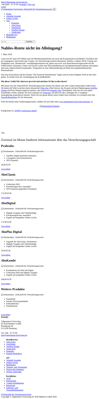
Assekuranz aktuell (29, 111)
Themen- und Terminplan (16, 367)
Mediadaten (11, 37)
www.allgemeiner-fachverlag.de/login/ (74, 102)
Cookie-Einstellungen (15, 383)
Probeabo (15, 23)
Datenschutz (11, 381)
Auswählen (5, 169)
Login (3, 7)
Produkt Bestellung (14, 353)
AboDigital (15, 28)
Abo (8, 21)
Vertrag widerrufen (14, 372)
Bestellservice (11, 35)
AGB (8, 378)
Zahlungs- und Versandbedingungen (14, 389)
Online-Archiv (12, 18)
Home (8, 14)
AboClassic (16, 25)
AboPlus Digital (17, 30)
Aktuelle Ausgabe (13, 16)
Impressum (10, 385)
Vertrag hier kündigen (15, 369)
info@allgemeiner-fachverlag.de (14, 2)
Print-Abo (44, 88)
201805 (18, 111)
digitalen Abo (55, 90)
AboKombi (16, 32)
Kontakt (23, 4)
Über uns (31, 4)
